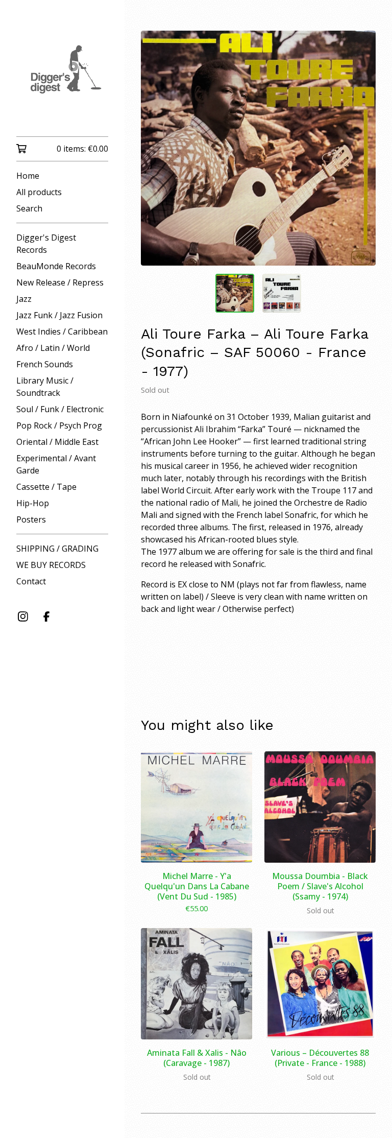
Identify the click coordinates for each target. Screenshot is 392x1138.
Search (29, 208)
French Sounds (44, 364)
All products (39, 192)
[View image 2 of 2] (281, 293)
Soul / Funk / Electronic (60, 409)
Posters (31, 519)
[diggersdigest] (62, 75)
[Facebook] (46, 616)
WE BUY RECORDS (51, 565)
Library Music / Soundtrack (45, 386)
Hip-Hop (32, 503)
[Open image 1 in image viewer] (258, 148)
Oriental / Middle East (57, 441)
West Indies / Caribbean (62, 331)
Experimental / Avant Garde (56, 464)
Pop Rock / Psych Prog (59, 425)
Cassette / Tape (46, 486)
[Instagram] (23, 616)
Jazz (24, 298)
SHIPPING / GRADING (57, 548)
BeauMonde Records (56, 266)
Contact (31, 581)
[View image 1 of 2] (234, 293)
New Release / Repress (60, 282)
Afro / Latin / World (53, 347)
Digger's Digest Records (46, 243)
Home (27, 175)
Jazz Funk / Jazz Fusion (59, 315)
